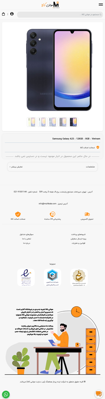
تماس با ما (26, 239)
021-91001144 (20, 192)
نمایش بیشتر (17, 167)
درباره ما (26, 243)
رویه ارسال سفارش (78, 239)
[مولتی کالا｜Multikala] (50, 5)
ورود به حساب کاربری (12, 14)
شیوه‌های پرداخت (78, 234)
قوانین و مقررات (78, 243)
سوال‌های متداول (26, 234)
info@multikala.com (47, 204)
